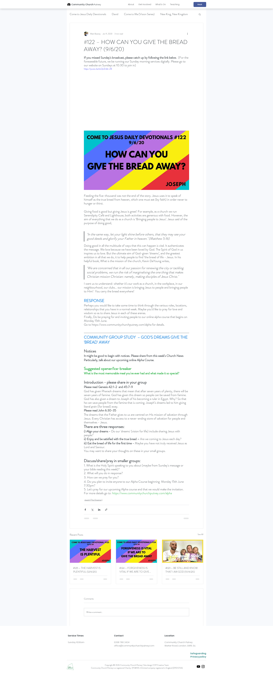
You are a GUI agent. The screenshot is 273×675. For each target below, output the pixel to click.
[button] (131, 4)
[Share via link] (106, 509)
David (115, 14)
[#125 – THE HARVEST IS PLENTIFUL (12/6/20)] (90, 551)
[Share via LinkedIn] (99, 509)
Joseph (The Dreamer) (93, 499)
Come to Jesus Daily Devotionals (88, 14)
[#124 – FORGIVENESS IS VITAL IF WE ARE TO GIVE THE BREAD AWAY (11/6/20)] (136, 551)
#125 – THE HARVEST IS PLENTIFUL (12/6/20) (87, 570)
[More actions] (187, 33)
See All (200, 534)
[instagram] (203, 666)
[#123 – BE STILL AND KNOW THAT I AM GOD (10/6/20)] (182, 551)
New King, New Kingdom (174, 14)
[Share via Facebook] (85, 509)
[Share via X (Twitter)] (92, 509)
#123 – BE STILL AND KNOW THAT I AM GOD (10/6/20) (182, 570)
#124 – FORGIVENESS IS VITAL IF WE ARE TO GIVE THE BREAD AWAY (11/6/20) (135, 570)
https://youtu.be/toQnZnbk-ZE (98, 68)
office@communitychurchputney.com (134, 645)
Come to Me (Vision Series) (139, 14)
